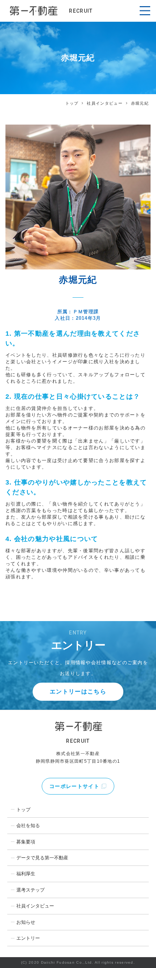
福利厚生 (25, 873)
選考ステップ (30, 890)
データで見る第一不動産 (42, 857)
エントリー (28, 938)
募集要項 (25, 842)
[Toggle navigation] (145, 11)
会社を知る (28, 825)
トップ (72, 103)
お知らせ (25, 922)
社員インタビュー (104, 103)
